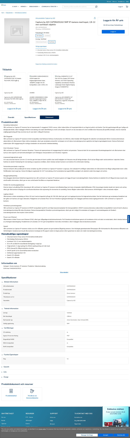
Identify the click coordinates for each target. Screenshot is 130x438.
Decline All (121, 435)
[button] (128, 219)
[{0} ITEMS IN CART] (127, 7)
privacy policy (42, 429)
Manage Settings (87, 435)
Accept (105, 435)
